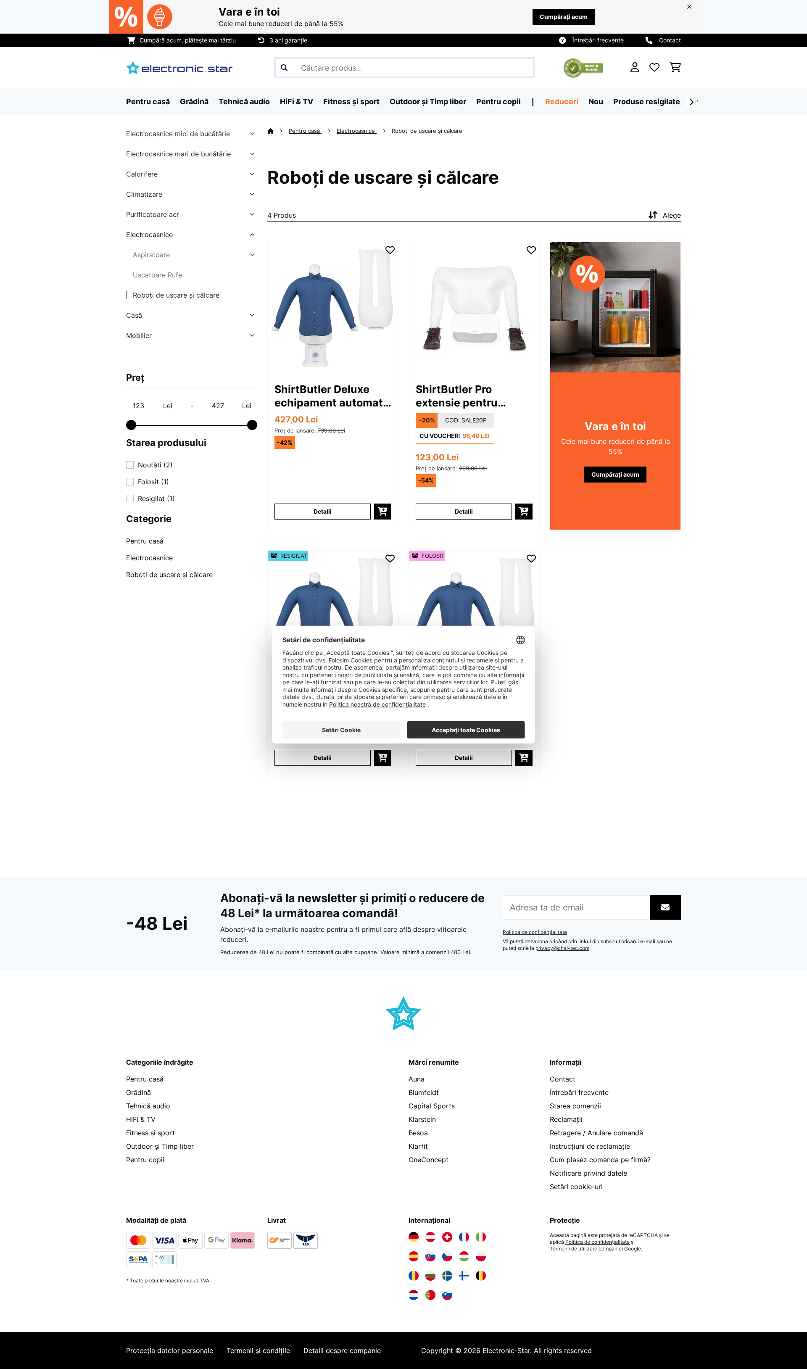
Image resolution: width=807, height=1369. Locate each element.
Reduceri (561, 101)
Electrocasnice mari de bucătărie (178, 154)
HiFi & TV (141, 1119)
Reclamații (566, 1119)
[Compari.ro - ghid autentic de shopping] (583, 67)
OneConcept (428, 1159)
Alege (672, 215)
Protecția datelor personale (169, 1350)
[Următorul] (691, 102)
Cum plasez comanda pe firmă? (600, 1159)
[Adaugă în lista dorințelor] (390, 250)
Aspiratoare (151, 255)
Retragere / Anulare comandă (596, 1133)
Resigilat (156, 498)
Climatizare (144, 194)
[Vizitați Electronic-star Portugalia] (430, 1295)
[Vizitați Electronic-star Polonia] (481, 1256)
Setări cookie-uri (576, 1186)
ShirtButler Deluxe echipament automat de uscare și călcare (328, 396)
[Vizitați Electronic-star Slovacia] (430, 1256)
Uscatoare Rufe (157, 275)
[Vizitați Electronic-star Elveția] (447, 1237)
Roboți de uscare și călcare (176, 295)
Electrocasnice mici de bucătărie (178, 133)
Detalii (323, 511)
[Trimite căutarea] (284, 68)
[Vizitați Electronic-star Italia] (481, 1237)
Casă (134, 315)
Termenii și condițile (258, 1350)
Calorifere (142, 174)
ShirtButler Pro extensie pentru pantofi (457, 396)
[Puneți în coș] (382, 512)
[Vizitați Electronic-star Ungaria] (464, 1256)
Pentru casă (145, 541)
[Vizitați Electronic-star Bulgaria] (430, 1276)
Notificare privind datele (588, 1173)
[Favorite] (654, 67)
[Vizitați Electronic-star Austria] (430, 1237)
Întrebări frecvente (598, 40)
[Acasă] (278, 130)
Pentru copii (145, 1159)
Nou (595, 101)
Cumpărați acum (564, 16)
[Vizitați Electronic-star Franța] (464, 1237)
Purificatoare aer (152, 214)
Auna (417, 1079)
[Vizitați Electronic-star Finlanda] (464, 1276)
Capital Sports (432, 1106)
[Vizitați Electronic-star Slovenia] (447, 1295)
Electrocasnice (149, 234)
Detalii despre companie (342, 1350)
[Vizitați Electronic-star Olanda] (414, 1295)
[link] (333, 307)
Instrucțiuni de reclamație (590, 1146)
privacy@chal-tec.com (562, 948)
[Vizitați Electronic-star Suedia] (447, 1276)
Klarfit (418, 1146)
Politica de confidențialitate (535, 932)
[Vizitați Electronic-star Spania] (414, 1256)
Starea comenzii (575, 1106)
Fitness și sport (150, 1133)
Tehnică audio (148, 1106)
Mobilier (139, 335)
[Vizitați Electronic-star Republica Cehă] (447, 1256)
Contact (670, 40)
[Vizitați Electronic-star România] (414, 1276)
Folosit (153, 481)
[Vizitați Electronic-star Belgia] (481, 1276)
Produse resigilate (646, 101)
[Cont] (634, 67)
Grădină (138, 1092)
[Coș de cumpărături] (675, 67)
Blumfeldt (424, 1092)
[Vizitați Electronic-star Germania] (414, 1237)
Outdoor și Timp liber (160, 1146)
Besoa (418, 1133)
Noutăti (155, 465)
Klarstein (422, 1119)
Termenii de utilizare (573, 1249)
